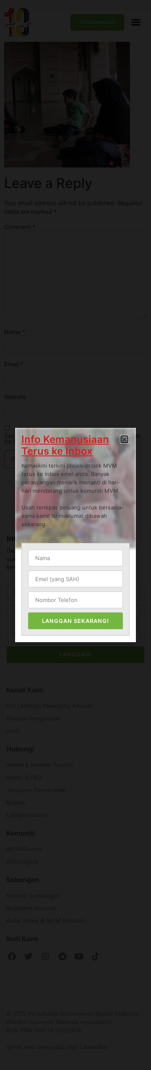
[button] (124, 439)
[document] (75, 535)
